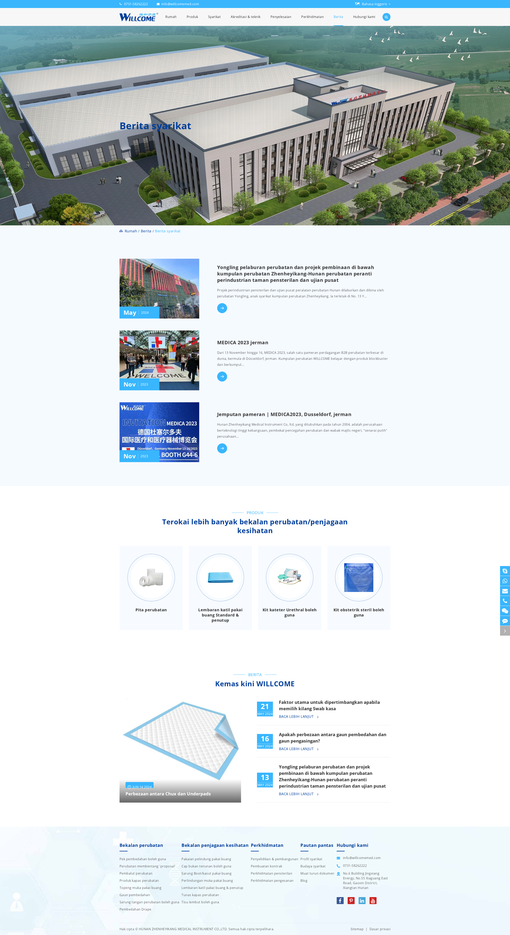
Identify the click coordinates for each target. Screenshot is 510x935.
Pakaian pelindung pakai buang (206, 859)
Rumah (171, 17)
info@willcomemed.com (180, 4)
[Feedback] (505, 621)
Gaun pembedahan (135, 895)
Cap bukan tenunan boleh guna (206, 866)
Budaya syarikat (313, 866)
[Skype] (505, 571)
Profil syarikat (311, 859)
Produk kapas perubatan (139, 880)
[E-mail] (505, 591)
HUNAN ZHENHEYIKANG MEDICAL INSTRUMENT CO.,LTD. (183, 929)
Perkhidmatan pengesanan (272, 880)
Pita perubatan (151, 609)
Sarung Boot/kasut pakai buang (206, 873)
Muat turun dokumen (317, 873)
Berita (338, 17)
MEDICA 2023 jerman (243, 342)
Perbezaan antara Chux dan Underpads (168, 794)
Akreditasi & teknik (245, 17)
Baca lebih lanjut (297, 717)
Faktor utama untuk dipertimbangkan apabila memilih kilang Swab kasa (329, 705)
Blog (303, 880)
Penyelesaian (281, 17)
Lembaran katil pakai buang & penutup (212, 888)
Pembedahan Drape (135, 909)
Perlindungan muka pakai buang (207, 880)
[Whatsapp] (505, 581)
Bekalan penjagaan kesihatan (214, 845)
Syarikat (214, 17)
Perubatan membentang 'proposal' (148, 866)
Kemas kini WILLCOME (255, 683)
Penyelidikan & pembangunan (274, 859)
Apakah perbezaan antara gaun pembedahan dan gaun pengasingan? (332, 737)
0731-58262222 (136, 4)
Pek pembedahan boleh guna (143, 859)
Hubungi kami (364, 17)
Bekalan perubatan (141, 845)
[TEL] (505, 601)
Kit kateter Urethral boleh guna (290, 612)
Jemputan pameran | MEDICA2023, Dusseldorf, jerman (284, 414)
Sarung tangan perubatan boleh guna (149, 902)
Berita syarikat (167, 231)
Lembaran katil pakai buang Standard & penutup (220, 615)
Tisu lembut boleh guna (200, 902)
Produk (192, 17)
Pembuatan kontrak (266, 866)
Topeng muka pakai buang (140, 888)
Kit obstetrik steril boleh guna (358, 612)
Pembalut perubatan (136, 873)
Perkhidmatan (312, 17)
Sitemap (357, 929)
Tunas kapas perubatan (200, 895)
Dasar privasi (380, 929)
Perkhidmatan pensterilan (271, 873)
